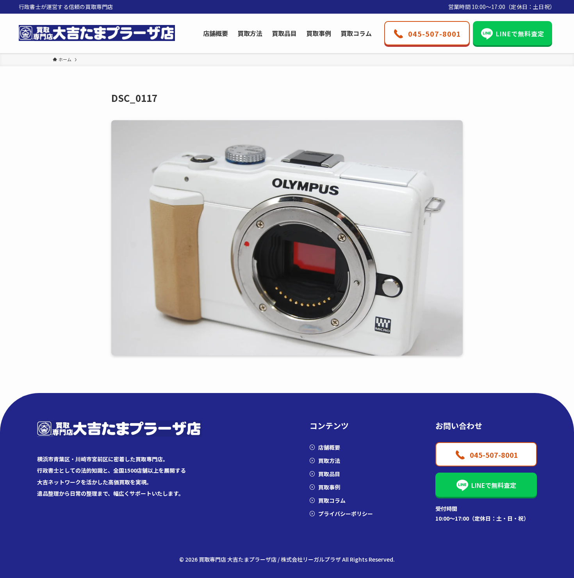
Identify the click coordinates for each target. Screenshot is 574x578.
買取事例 (329, 487)
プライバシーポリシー (345, 514)
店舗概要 (329, 447)
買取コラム (332, 500)
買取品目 (329, 474)
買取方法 (329, 460)
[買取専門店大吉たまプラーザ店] (97, 33)
